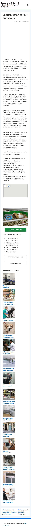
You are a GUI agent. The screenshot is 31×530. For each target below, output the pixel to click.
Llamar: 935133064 (15, 229)
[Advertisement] (15, 41)
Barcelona (26, 21)
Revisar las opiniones (15, 263)
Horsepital (5, 7)
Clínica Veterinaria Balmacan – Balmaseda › (23, 512)
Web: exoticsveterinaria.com (15, 257)
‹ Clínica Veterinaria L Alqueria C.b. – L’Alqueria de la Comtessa (9, 512)
